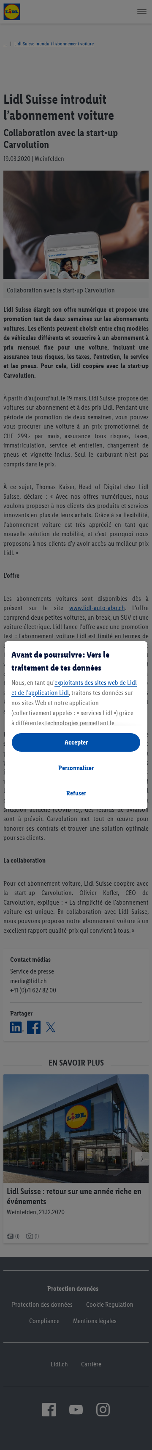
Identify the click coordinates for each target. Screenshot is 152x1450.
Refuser (76, 793)
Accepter (76, 742)
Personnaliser (76, 768)
